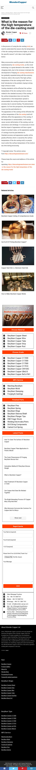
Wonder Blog (5, 672)
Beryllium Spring (6, 750)
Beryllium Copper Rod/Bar (9, 695)
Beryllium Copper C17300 (8, 718)
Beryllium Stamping (7, 742)
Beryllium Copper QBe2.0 (8, 728)
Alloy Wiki (7, 650)
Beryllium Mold (5, 739)
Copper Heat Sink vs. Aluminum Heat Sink (14, 268)
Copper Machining (26, 763)
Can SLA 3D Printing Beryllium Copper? (14, 242)
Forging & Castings (6, 744)
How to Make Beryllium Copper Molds (13, 294)
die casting (22, 114)
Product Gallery (5, 666)
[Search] (33, 7)
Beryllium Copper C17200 (8, 715)
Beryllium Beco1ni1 (7, 698)
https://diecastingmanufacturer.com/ (16, 154)
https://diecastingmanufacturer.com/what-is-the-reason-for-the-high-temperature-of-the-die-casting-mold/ (18, 167)
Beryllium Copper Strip (7, 688)
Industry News (9, 12)
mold (28, 46)
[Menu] (2, 7)
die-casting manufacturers (25, 73)
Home (2, 12)
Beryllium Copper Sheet (8, 685)
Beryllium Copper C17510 (8, 723)
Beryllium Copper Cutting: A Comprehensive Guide (17, 216)
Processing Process (7, 674)
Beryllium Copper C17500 (8, 721)
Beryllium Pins (5, 747)
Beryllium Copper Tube (8, 693)
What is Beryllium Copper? (12, 475)
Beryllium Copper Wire (7, 690)
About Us (4, 669)
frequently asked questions (9, 677)
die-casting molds (18, 65)
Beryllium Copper (6, 664)
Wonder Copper (11, 32)
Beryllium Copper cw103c (8, 726)
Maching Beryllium (6, 737)
